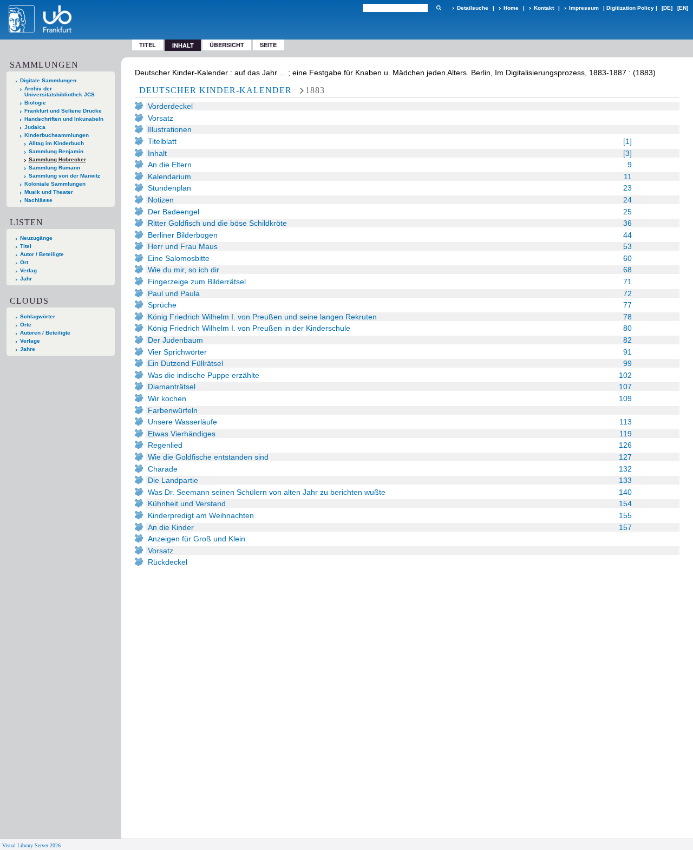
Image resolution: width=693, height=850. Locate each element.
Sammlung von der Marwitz (64, 176)
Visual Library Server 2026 (31, 845)
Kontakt (544, 8)
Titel (147, 45)
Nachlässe (38, 200)
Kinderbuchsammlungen (56, 135)
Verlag (28, 270)
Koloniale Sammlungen (55, 184)
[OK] (438, 7)
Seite (268, 45)
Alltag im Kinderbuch (56, 143)
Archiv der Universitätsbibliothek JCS (59, 91)
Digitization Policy (630, 8)
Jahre (27, 349)
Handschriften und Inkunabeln (63, 119)
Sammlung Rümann (54, 168)
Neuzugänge (36, 238)
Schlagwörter (37, 316)
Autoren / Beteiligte (45, 333)
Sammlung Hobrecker (57, 159)
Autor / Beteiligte (42, 254)
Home (511, 8)
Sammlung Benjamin (56, 151)
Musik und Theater (48, 192)
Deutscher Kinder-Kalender (215, 90)
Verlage (30, 341)
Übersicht (227, 45)
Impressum (584, 8)
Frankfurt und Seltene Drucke (63, 111)
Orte (25, 325)
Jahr (26, 279)
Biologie (35, 103)
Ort (24, 262)
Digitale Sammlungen (48, 80)
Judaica (34, 127)
